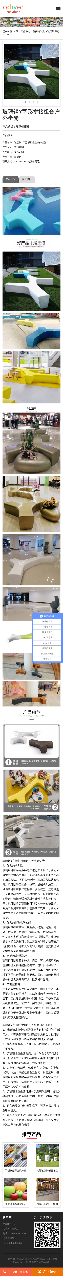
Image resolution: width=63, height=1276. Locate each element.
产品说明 (10, 179)
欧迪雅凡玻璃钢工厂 (36, 1258)
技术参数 (27, 179)
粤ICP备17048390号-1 (37, 1262)
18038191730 (18, 1272)
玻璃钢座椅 (53, 31)
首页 (15, 31)
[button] (58, 8)
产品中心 (25, 31)
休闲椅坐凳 (39, 31)
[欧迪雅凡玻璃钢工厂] (21, 8)
